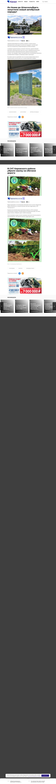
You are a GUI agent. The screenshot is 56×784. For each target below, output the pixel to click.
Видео (26, 1)
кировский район (12, 111)
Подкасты (32, 1)
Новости (20, 1)
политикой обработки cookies (34, 776)
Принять (45, 775)
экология (20, 268)
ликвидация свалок (30, 268)
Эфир (37, 1)
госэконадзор (12, 268)
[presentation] (1, 150)
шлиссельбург (23, 111)
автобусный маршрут (34, 111)
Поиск (46, 1)
